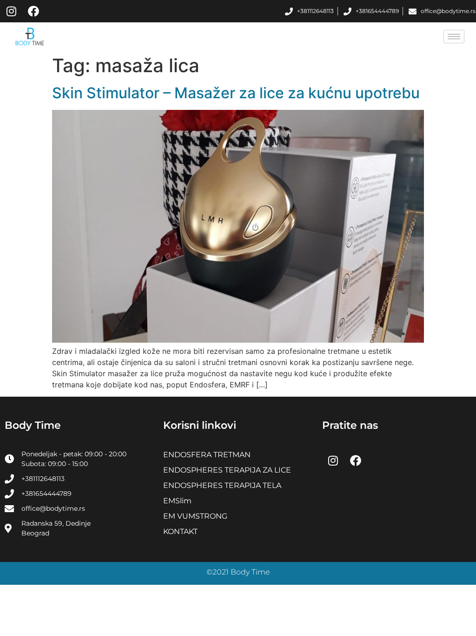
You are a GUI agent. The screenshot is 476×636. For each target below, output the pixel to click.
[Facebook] (33, 11)
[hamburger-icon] (453, 36)
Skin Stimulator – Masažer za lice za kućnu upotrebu (236, 93)
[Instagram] (11, 11)
